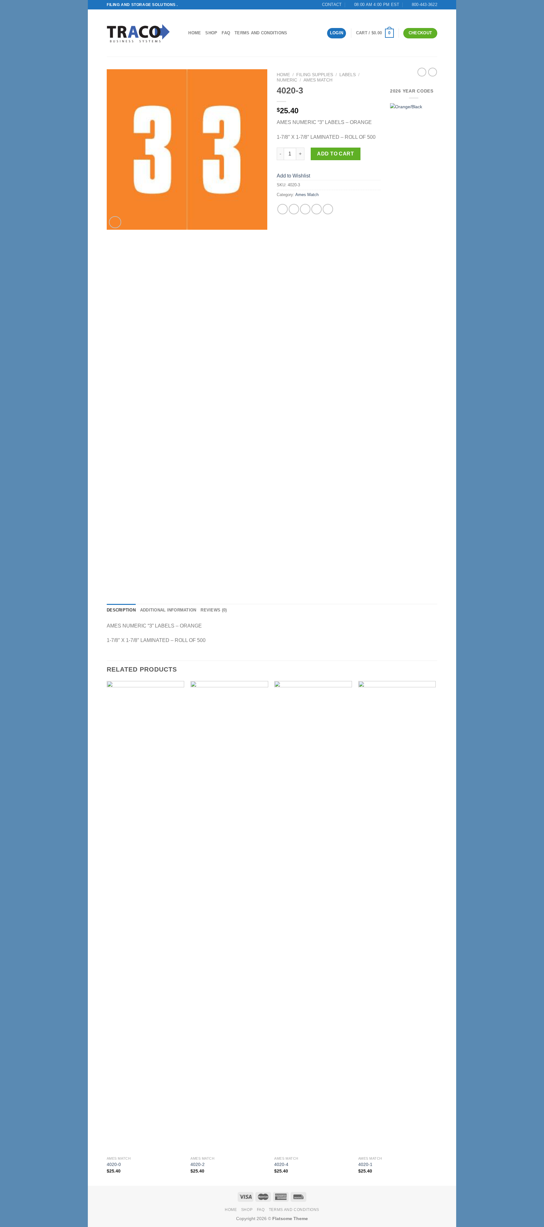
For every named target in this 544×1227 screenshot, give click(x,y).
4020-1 (365, 1164)
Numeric (287, 80)
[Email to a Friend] (305, 209)
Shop (211, 33)
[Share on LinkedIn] (328, 209)
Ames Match (317, 80)
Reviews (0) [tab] (214, 610)
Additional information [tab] (168, 610)
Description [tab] (121, 610)
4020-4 (281, 1164)
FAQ (226, 33)
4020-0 (114, 1164)
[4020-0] (145, 917)
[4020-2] (229, 917)
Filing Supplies (314, 74)
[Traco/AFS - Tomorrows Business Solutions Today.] (138, 33)
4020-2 (197, 1164)
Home (194, 33)
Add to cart (335, 153)
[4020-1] (397, 917)
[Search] (181, 33)
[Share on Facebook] (282, 209)
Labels (347, 74)
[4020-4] (313, 917)
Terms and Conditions (261, 33)
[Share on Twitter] (294, 209)
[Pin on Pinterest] (316, 209)
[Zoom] (115, 222)
